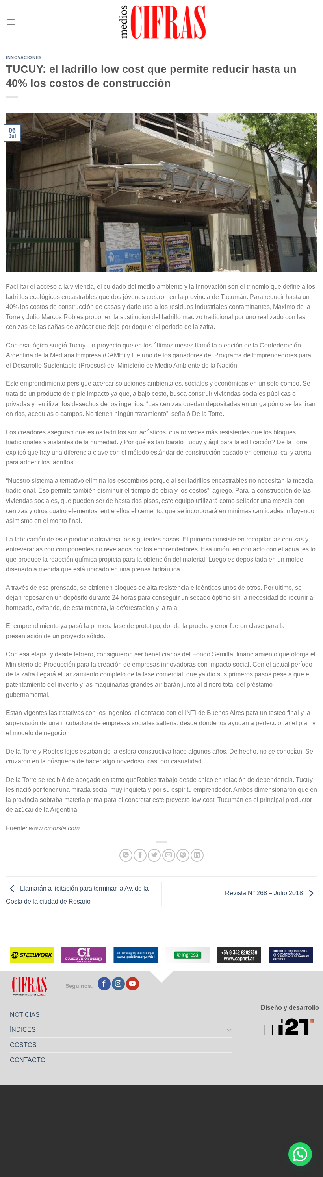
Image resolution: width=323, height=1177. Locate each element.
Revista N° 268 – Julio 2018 (264, 893)
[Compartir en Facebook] (140, 855)
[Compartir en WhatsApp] (125, 855)
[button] (300, 1154)
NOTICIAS (25, 1014)
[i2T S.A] (291, 1028)
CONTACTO (27, 1060)
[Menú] (10, 21)
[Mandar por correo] (168, 855)
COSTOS (23, 1045)
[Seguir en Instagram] (118, 983)
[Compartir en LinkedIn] (197, 855)
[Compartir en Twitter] (154, 855)
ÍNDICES (23, 1029)
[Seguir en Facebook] (104, 983)
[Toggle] (229, 1030)
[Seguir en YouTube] (132, 983)
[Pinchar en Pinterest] (182, 855)
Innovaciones (24, 57)
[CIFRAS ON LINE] (163, 21)
